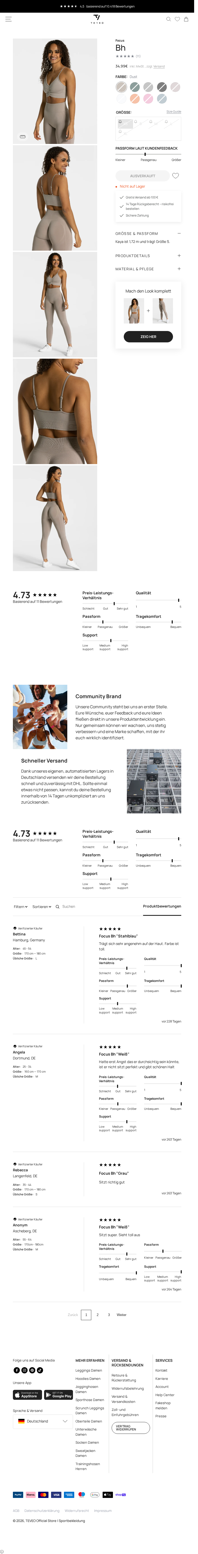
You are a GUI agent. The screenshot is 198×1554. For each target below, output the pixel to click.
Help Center (165, 1395)
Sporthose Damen (90, 1399)
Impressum (103, 1510)
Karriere (161, 1378)
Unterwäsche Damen (86, 1432)
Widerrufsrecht (77, 1510)
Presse (161, 1416)
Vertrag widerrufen (126, 1428)
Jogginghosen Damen (87, 1389)
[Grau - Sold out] (148, 87)
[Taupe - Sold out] (175, 87)
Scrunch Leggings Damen (90, 1410)
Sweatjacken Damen (85, 1453)
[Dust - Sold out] (121, 87)
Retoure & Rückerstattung (124, 1378)
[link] (186, 19)
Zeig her (148, 336)
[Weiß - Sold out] (121, 99)
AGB (16, 1510)
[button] (8, 19)
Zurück (73, 1315)
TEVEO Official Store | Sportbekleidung (55, 1520)
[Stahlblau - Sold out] (162, 99)
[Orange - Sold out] (135, 99)
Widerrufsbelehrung (128, 1388)
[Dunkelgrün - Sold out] (135, 87)
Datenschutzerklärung (42, 1510)
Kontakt (161, 1370)
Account (162, 1386)
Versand (159, 66)
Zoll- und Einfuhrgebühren (125, 1412)
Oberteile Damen (89, 1421)
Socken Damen (87, 1442)
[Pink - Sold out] (148, 99)
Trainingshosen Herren (88, 1466)
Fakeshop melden (163, 1405)
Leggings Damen (89, 1370)
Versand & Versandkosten (123, 1399)
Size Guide (174, 111)
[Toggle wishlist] (175, 175)
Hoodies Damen (88, 1378)
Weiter (121, 1315)
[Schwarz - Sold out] (162, 87)
